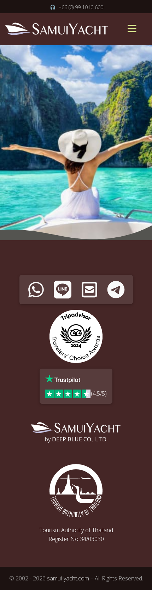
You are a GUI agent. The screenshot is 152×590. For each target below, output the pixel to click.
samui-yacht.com (68, 578)
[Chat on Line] (63, 289)
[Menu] (132, 29)
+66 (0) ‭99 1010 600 (80, 7)
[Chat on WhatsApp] (36, 289)
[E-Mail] (89, 289)
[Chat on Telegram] (116, 289)
